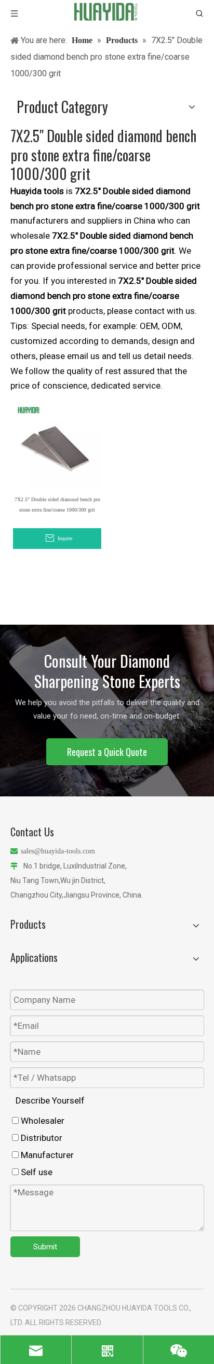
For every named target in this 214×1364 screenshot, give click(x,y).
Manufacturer (46, 1155)
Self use (35, 1172)
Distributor (40, 1138)
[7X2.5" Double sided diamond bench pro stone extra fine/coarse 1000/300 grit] (57, 445)
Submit (45, 1246)
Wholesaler (41, 1120)
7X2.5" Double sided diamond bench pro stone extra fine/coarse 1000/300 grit (57, 505)
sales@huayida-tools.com (58, 851)
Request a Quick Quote (107, 752)
